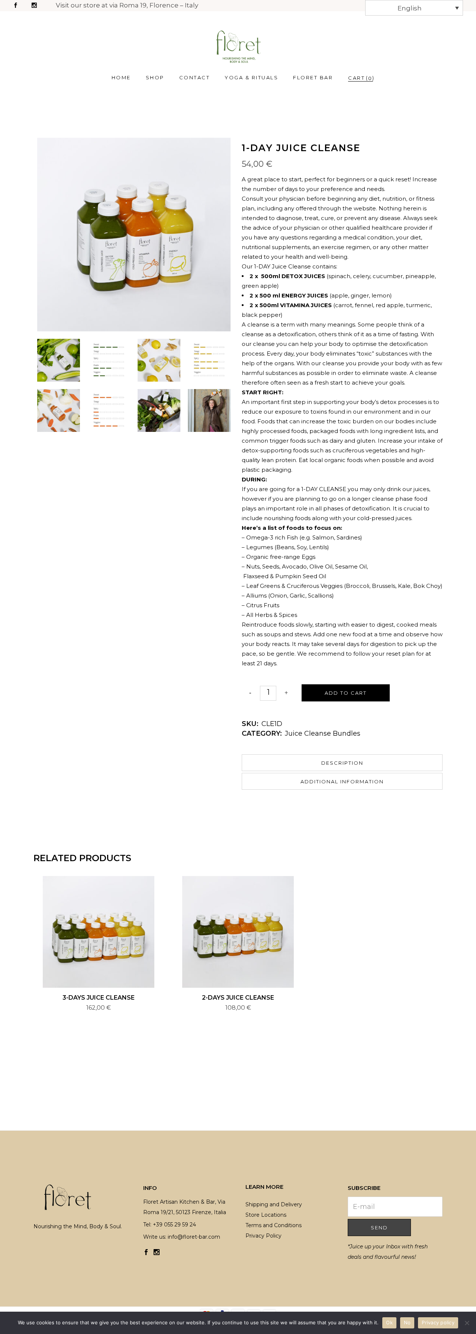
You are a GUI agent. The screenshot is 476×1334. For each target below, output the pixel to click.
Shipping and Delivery (273, 1204)
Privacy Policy (263, 1235)
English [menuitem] (410, 8)
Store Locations (265, 1215)
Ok (389, 1322)
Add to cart (346, 693)
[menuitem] (414, 8)
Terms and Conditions (273, 1225)
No (407, 1322)
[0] (356, 78)
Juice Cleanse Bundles (322, 733)
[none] (414, 8)
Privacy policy (438, 1322)
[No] (466, 1323)
